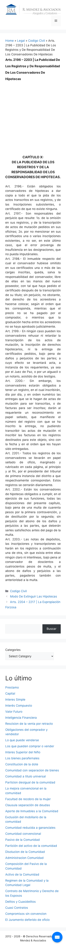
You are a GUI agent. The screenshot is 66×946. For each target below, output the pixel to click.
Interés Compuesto (18, 705)
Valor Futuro (13, 711)
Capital (10, 693)
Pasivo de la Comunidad (22, 839)
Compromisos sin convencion (25, 913)
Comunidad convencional (23, 833)
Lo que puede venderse (22, 740)
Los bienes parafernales (22, 758)
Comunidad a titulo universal (25, 776)
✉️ (57, 937)
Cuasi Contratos (16, 907)
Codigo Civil (36, 40)
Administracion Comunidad (24, 858)
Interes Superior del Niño (22, 752)
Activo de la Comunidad (22, 874)
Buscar (51, 628)
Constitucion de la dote (21, 764)
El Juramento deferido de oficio (27, 920)
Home (9, 40)
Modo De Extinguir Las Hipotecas (33, 596)
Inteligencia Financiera (21, 717)
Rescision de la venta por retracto (29, 723)
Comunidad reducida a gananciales (30, 827)
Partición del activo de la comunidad (31, 846)
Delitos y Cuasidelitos (20, 901)
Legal (21, 40)
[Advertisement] (33, 115)
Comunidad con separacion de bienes (32, 770)
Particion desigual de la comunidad (30, 782)
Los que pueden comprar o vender (29, 746)
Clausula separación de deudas (27, 805)
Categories (13, 650)
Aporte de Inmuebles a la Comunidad (31, 811)
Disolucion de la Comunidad (25, 852)
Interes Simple (15, 699)
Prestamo (12, 687)
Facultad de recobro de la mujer (28, 799)
